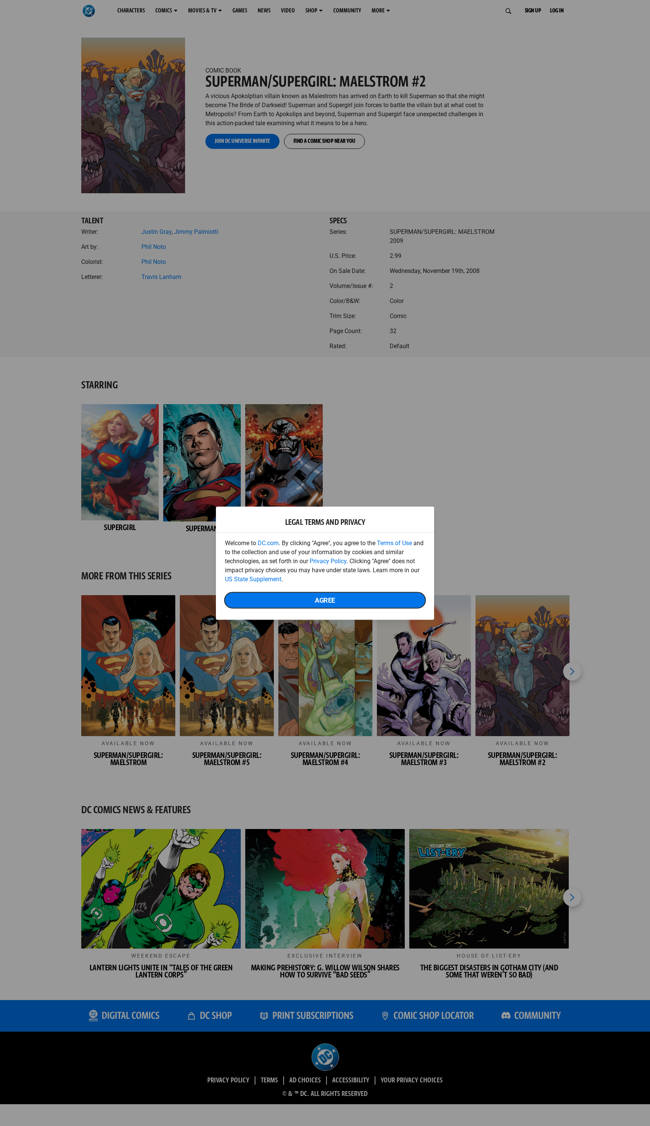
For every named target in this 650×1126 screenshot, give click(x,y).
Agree (325, 600)
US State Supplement (253, 578)
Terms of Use (394, 542)
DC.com (268, 542)
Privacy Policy (328, 560)
